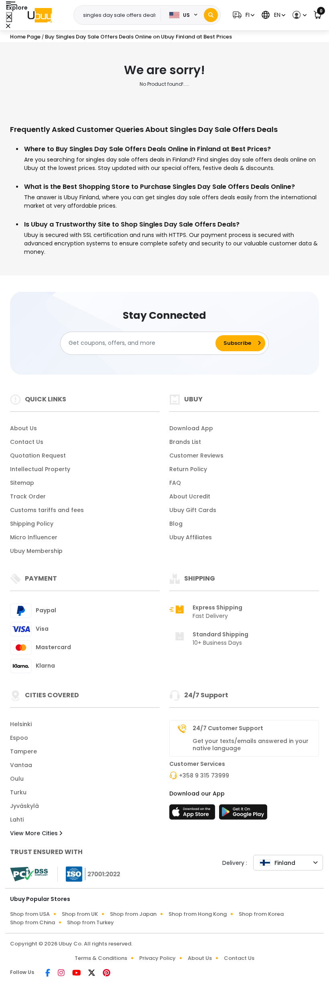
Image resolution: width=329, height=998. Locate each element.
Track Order (28, 496)
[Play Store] (243, 814)
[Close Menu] (9, 17)
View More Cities (34, 833)
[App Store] (193, 814)
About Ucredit (189, 496)
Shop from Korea (261, 914)
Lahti (17, 820)
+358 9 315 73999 (204, 775)
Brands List (185, 442)
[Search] (211, 15)
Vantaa (21, 765)
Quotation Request (38, 455)
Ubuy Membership (36, 551)
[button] (242, 15)
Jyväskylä (24, 806)
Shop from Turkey (90, 922)
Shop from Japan (133, 914)
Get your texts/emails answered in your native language (251, 744)
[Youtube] (77, 974)
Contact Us (26, 442)
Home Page (25, 36)
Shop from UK (80, 914)
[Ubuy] (40, 15)
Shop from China (32, 922)
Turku (18, 792)
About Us (23, 428)
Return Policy (188, 469)
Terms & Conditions (101, 958)
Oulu (17, 779)
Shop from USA (30, 914)
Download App (191, 428)
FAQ (175, 483)
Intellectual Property (40, 469)
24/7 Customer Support (228, 728)
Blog (176, 524)
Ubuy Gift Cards (192, 510)
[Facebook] (48, 974)
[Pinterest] (107, 974)
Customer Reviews (196, 455)
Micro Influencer (33, 537)
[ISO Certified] (89, 873)
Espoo (19, 738)
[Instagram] (62, 974)
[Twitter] (92, 974)
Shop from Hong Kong (198, 914)
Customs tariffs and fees (47, 510)
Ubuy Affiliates (190, 537)
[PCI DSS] (29, 874)
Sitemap (22, 483)
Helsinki (21, 724)
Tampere (23, 751)
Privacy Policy (157, 958)
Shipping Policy (31, 524)
